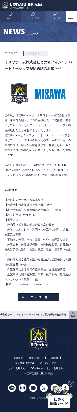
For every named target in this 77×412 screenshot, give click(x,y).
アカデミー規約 (48, 363)
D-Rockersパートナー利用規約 (47, 368)
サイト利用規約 (16, 368)
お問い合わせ (36, 358)
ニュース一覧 (39, 297)
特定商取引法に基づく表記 (38, 373)
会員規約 (53, 358)
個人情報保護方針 (24, 363)
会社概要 (18, 358)
